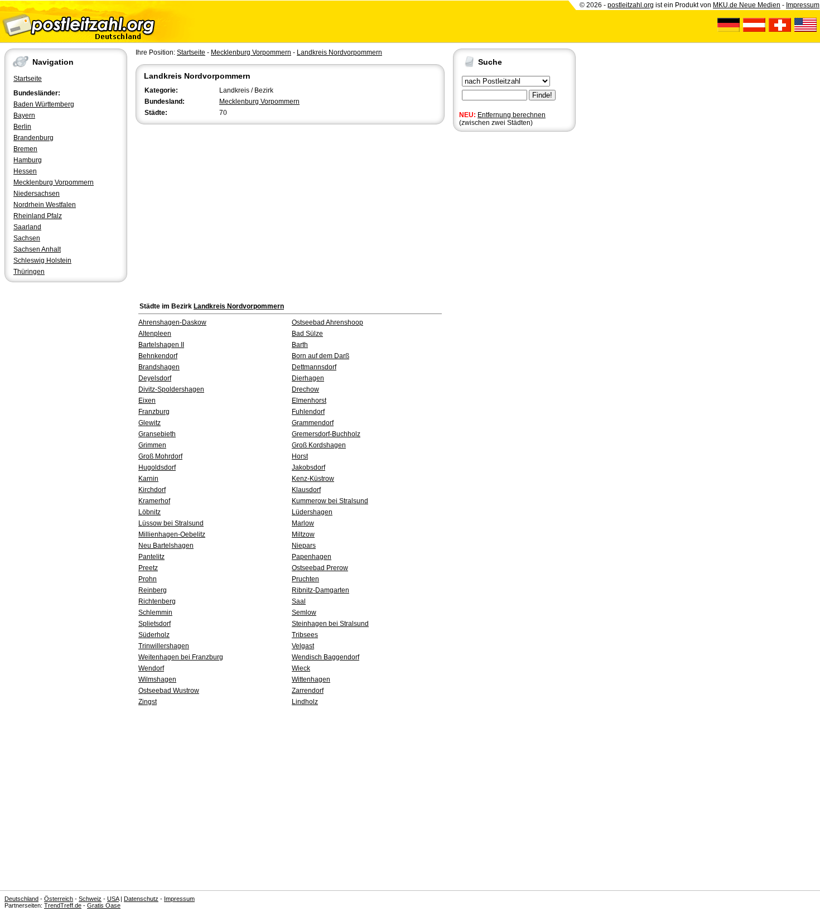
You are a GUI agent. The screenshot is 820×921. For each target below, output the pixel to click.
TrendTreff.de (62, 905)
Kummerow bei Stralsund (330, 501)
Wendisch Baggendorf (325, 657)
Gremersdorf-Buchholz (326, 434)
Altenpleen (154, 333)
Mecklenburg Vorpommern (53, 182)
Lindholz (305, 702)
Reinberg (152, 590)
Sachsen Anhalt (37, 249)
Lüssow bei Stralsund (171, 523)
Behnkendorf (157, 356)
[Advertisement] (290, 210)
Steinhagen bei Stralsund (330, 624)
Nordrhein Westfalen (44, 205)
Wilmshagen (157, 679)
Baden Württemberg (43, 104)
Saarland (27, 227)
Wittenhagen (311, 679)
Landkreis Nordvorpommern (339, 52)
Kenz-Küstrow (313, 479)
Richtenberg (157, 601)
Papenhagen (311, 557)
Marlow (303, 523)
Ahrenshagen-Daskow (172, 322)
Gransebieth (157, 434)
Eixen (147, 400)
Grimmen (152, 445)
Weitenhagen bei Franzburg (180, 657)
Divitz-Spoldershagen (171, 389)
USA (113, 898)
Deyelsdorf (154, 378)
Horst (300, 456)
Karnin (148, 479)
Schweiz (90, 898)
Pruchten (305, 579)
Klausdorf (306, 490)
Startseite (27, 79)
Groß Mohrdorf (160, 456)
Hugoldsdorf (157, 467)
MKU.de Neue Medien (746, 5)
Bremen (25, 149)
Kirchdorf (152, 490)
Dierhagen (308, 378)
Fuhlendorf (308, 412)
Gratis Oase (103, 905)
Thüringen (29, 272)
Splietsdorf (154, 624)
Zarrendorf (308, 691)
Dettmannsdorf (314, 367)
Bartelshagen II (161, 345)
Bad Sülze (307, 333)
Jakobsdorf (308, 467)
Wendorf (151, 668)
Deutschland (21, 898)
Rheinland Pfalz (37, 216)
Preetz (148, 568)
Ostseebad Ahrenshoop (327, 322)
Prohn (147, 579)
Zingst (147, 702)
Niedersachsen (36, 193)
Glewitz (149, 423)
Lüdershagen (312, 512)
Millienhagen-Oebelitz (171, 534)
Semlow (304, 612)
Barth (300, 345)
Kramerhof (154, 501)
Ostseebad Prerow (320, 568)
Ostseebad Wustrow (168, 691)
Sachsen (26, 238)
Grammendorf (313, 423)
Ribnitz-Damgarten (320, 590)
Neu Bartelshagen (166, 545)
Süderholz (154, 635)
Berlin (22, 127)
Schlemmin (155, 612)
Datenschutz (141, 898)
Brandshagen (159, 367)
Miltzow (303, 534)
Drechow (305, 389)
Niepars (304, 545)
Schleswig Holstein (42, 260)
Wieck (301, 668)
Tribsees (305, 635)
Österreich (58, 898)
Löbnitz (149, 512)
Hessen (25, 171)
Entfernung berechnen (511, 115)
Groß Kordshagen (319, 445)
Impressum (802, 5)
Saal (299, 601)
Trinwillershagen (163, 646)
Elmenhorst (309, 400)
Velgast (303, 646)
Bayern (24, 115)
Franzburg (154, 412)
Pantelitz (151, 557)
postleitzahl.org (630, 5)
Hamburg (27, 160)
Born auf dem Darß (320, 356)
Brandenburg (33, 138)
